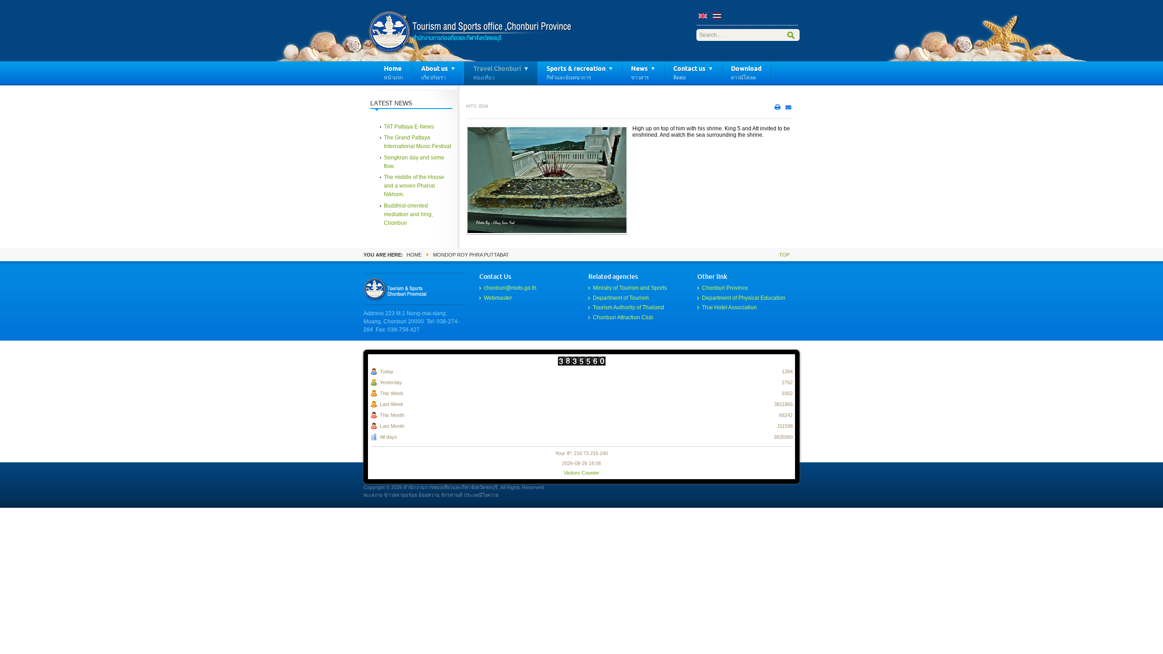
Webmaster (498, 298)
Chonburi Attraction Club (623, 317)
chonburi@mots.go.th (510, 288)
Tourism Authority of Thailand (628, 307)
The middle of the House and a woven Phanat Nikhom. (414, 186)
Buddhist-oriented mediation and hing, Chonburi (408, 214)
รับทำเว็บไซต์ (397, 288)
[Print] (777, 107)
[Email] (788, 107)
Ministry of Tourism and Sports (630, 288)
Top (784, 255)
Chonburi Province (725, 288)
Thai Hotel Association (729, 307)
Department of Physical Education (743, 298)
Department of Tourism (621, 298)
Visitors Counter (581, 473)
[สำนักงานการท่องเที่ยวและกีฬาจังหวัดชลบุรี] (470, 31)
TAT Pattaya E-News (409, 127)
